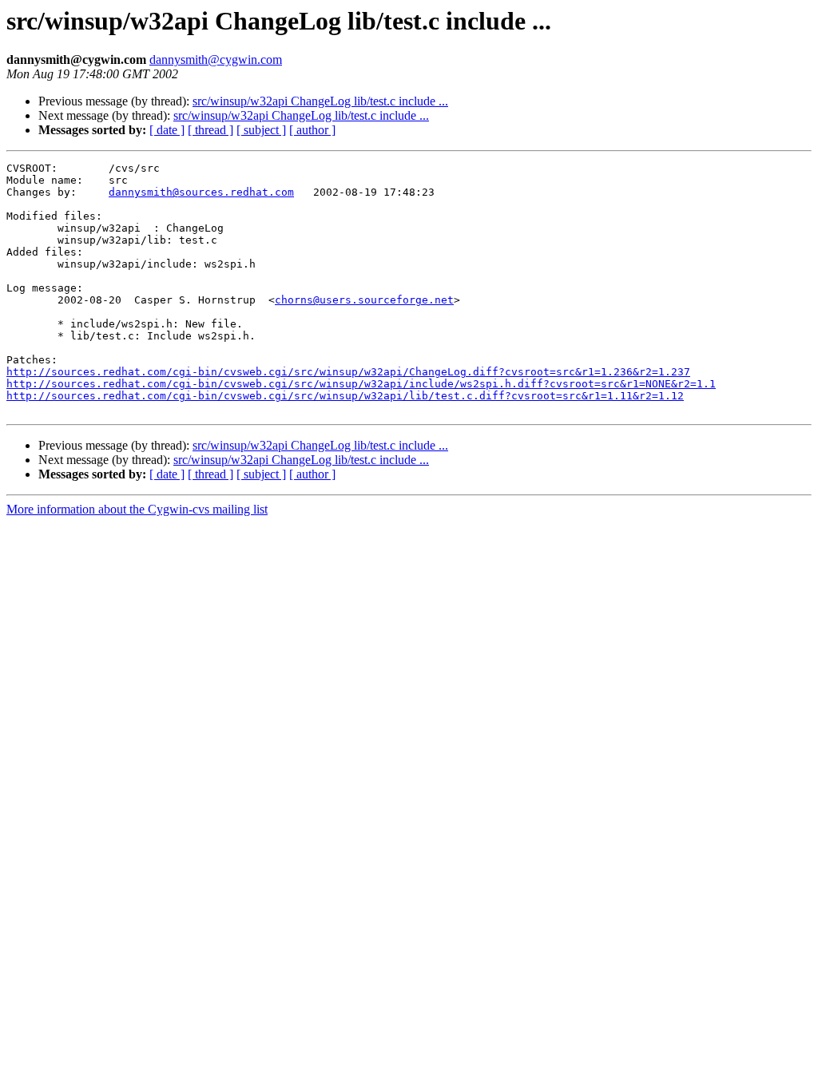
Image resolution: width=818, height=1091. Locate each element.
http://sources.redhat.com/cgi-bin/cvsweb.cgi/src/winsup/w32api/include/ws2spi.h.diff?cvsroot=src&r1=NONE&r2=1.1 (361, 384)
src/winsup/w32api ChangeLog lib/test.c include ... (320, 101)
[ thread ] (210, 130)
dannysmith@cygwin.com (215, 59)
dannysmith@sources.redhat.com (201, 192)
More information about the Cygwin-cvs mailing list (137, 509)
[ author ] (312, 130)
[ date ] (167, 130)
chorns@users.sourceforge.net (364, 300)
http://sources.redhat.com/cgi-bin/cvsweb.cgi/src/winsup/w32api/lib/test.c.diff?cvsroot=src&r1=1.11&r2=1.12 (345, 396)
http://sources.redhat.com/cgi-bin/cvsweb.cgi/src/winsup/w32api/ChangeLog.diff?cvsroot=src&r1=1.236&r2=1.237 (348, 372)
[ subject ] (261, 130)
